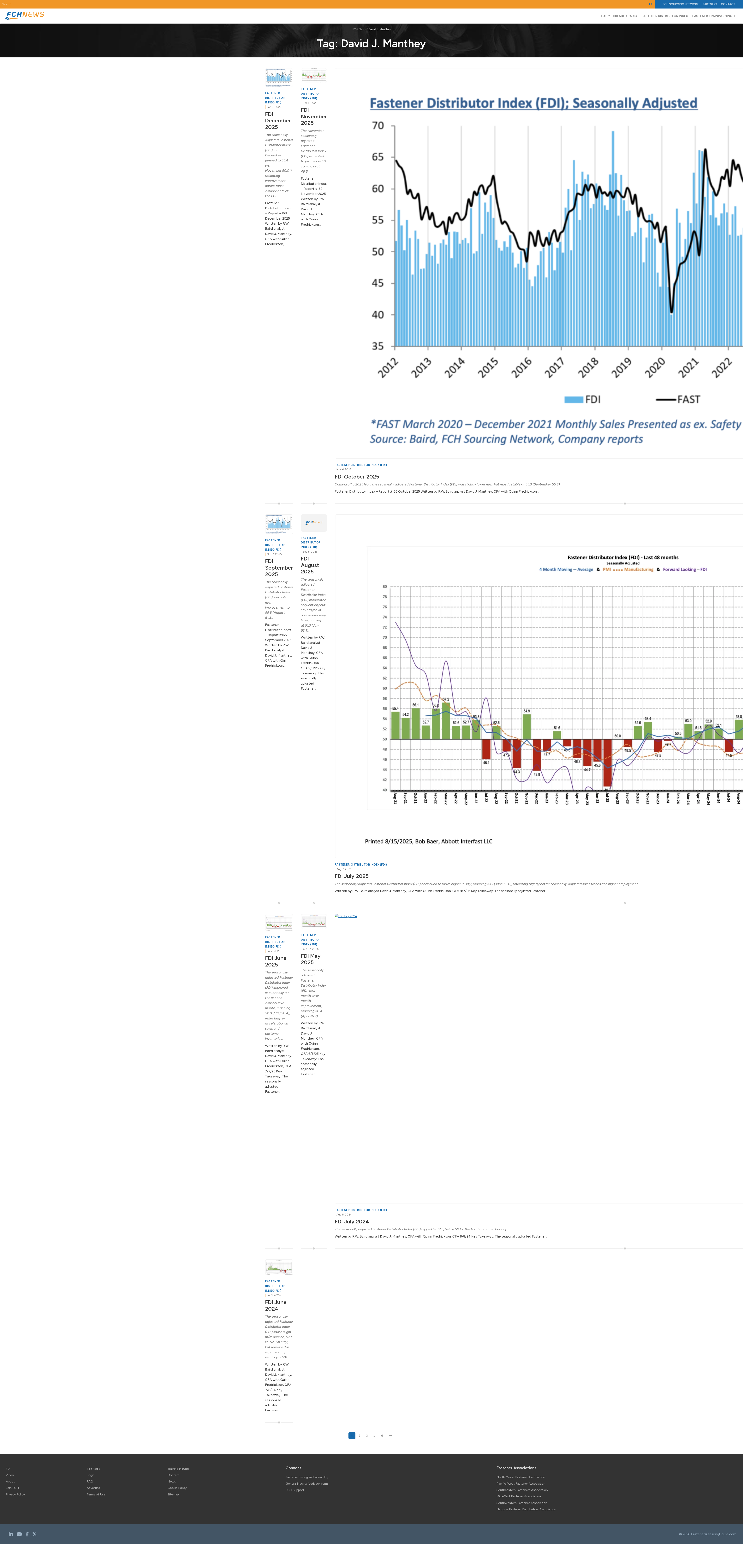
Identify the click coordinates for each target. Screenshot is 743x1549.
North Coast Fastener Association (520, 1477)
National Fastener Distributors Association (526, 1509)
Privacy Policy (15, 1494)
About (10, 1481)
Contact (728, 4)
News (172, 1481)
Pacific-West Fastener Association (520, 1483)
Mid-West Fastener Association (518, 1496)
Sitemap (173, 1494)
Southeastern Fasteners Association (522, 1490)
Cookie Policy (177, 1488)
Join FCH (12, 1488)
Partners (710, 4)
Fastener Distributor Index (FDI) (275, 97)
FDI (8, 1469)
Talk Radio (93, 1469)
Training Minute (178, 1469)
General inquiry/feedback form (307, 1483)
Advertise (93, 1488)
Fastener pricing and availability (307, 1477)
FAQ (90, 1481)
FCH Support (295, 1490)
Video (10, 1475)
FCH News (359, 29)
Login (90, 1475)
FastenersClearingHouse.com (713, 1534)
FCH (681, 4)
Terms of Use (96, 1494)
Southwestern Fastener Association (521, 1503)
